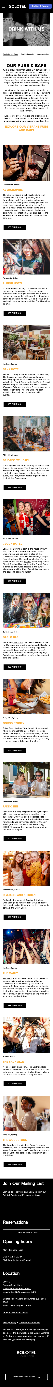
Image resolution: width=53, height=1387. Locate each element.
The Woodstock (10, 1145)
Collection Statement (29, 1323)
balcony (27, 562)
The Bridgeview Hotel (34, 468)
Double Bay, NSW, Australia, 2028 (19, 1292)
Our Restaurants (27, 54)
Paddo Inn (7, 812)
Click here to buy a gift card (17, 1260)
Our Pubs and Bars (10, 54)
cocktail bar (15, 570)
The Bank (7, 377)
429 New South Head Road (17, 1289)
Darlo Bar (18, 643)
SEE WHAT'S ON (15, 227)
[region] (26, 54)
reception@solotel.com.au (15, 1313)
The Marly (7, 979)
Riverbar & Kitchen (34, 900)
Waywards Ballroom (12, 388)
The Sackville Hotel (37, 1067)
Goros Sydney (15, 729)
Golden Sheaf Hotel (12, 1285)
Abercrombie (13, 195)
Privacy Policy (9, 1323)
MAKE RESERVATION (26, 1233)
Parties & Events (40, 6)
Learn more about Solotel (24, 1377)
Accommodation (43, 54)
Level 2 (6, 1282)
